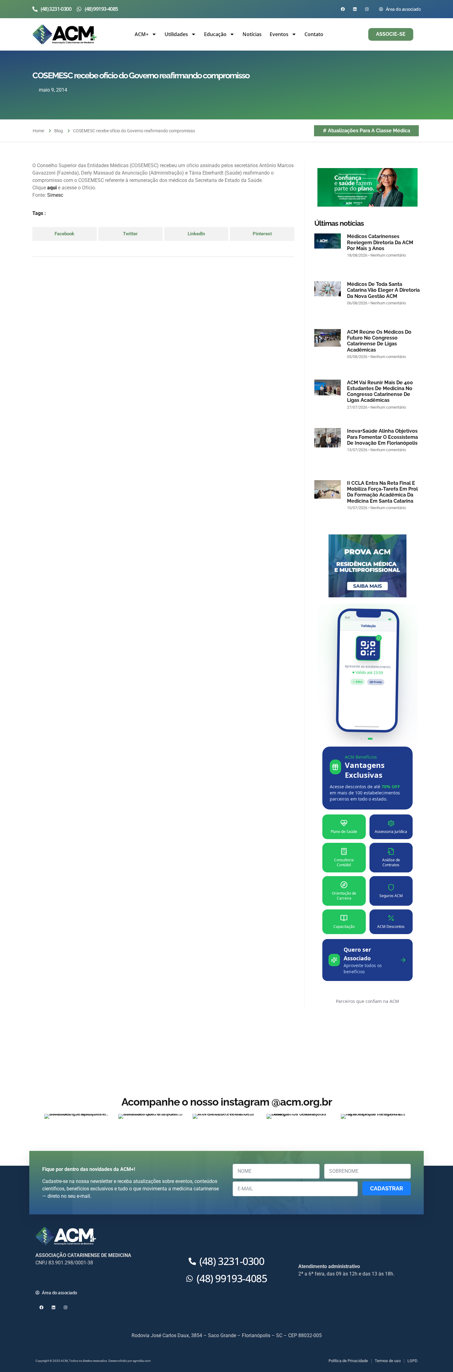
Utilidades (176, 34)
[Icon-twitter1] (53, 1278)
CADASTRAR (386, 1188)
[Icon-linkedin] (65, 1278)
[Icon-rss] (77, 1278)
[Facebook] (343, 9)
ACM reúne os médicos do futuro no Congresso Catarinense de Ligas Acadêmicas (379, 341)
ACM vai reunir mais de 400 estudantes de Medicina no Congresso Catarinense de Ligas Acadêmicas (380, 391)
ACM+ (142, 34)
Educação (215, 34)
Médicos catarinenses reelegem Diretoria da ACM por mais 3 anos (380, 242)
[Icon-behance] (90, 1278)
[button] (64, 234)
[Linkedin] (355, 9)
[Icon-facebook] (41, 1278)
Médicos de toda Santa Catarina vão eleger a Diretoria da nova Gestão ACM (383, 290)
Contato (313, 34)
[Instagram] (367, 9)
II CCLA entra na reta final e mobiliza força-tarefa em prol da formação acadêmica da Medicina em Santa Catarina (382, 492)
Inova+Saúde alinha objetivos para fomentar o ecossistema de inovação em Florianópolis (382, 437)
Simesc (55, 195)
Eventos (279, 34)
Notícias (252, 34)
